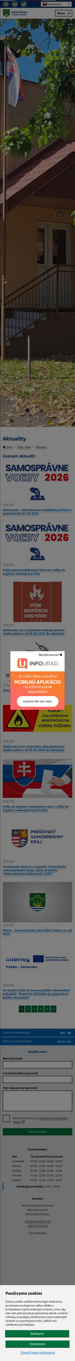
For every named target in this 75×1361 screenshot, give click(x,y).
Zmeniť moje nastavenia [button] (37, 1352)
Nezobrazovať (49, 654)
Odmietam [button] (37, 1344)
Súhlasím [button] (37, 1333)
